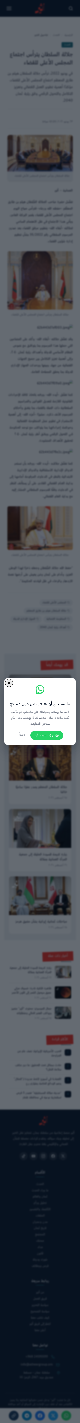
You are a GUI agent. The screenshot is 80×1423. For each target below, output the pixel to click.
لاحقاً (22, 735)
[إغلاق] (9, 683)
